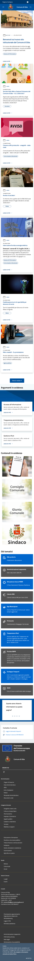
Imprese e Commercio (10, 816)
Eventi (5, 882)
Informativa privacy (9, 937)
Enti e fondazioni (8, 790)
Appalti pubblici (8, 819)
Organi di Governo (9, 782)
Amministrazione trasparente (12, 934)
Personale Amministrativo (11, 795)
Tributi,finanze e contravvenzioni (13, 843)
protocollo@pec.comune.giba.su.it (14, 902)
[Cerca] (31, 7)
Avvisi (7, 86)
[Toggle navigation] (3, 7)
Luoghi (6, 879)
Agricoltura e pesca (9, 853)
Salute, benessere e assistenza (12, 848)
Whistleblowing (8, 918)
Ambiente (6, 845)
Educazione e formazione (11, 837)
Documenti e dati (8, 798)
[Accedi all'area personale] (27, 2)
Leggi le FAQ (7, 921)
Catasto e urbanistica (10, 822)
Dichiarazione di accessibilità (12, 942)
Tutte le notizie (16, 381)
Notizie (8, 35)
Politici (6, 793)
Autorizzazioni (8, 850)
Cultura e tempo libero (10, 811)
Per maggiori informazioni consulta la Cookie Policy (15, 953)
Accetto (28, 958)
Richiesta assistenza (9, 924)
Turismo (6, 824)
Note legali (7, 939)
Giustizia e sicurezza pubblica (12, 840)
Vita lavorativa (8, 814)
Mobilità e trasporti (9, 827)
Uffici (5, 787)
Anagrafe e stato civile (10, 809)
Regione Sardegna (7, 2)
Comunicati (7, 866)
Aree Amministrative (10, 785)
